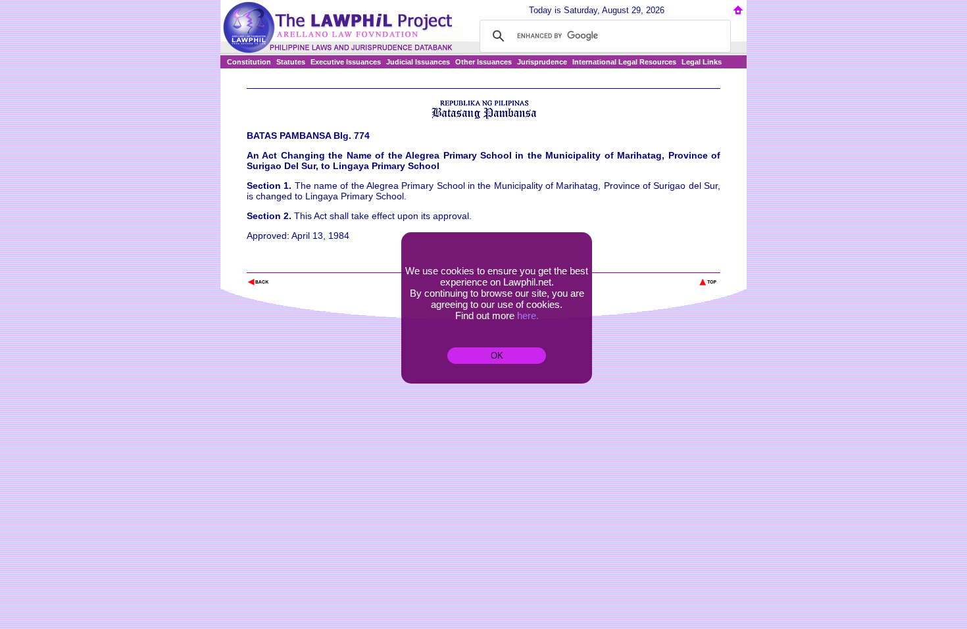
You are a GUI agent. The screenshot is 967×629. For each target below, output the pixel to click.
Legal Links (702, 62)
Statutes (290, 62)
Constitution (249, 62)
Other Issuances (483, 62)
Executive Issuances (345, 62)
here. (528, 315)
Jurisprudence (542, 62)
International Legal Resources (624, 62)
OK (497, 356)
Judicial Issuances (418, 62)
